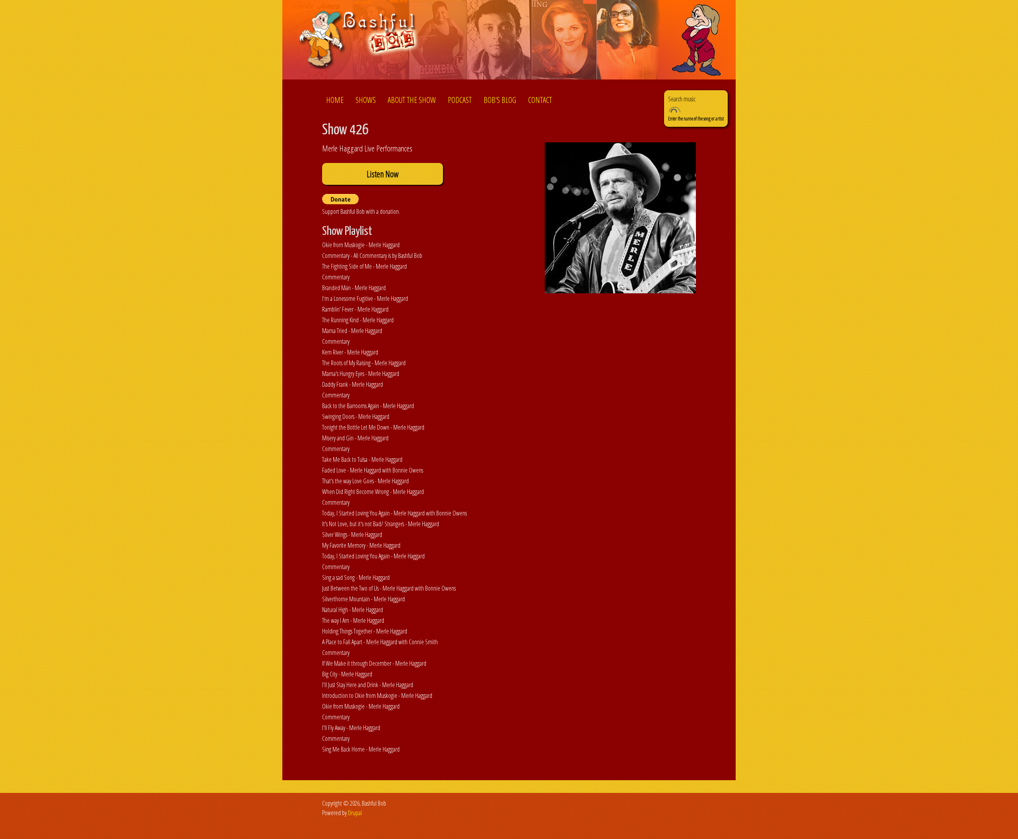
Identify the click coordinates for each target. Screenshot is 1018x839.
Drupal (355, 812)
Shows (366, 100)
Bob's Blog (500, 100)
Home (335, 100)
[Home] (359, 41)
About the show (412, 100)
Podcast (460, 100)
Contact (540, 100)
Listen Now (382, 174)
